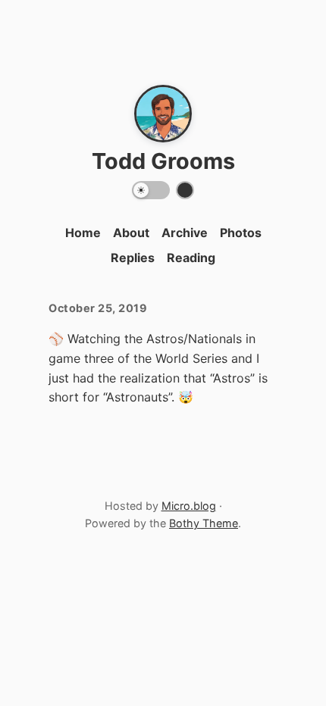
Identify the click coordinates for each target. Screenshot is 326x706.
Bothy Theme (203, 523)
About (131, 232)
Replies (133, 257)
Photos (241, 232)
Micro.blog (188, 505)
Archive (184, 232)
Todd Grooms (163, 161)
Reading (191, 257)
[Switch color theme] (185, 190)
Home (83, 232)
